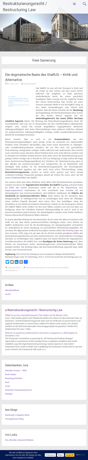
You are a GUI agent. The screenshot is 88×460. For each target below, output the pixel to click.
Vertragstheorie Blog (14, 419)
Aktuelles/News (14, 268)
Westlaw (8, 394)
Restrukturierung (55, 268)
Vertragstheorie (11, 270)
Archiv (8, 294)
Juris (7, 382)
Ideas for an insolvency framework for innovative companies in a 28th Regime (40, 333)
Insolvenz (43, 268)
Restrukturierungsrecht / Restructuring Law (34, 310)
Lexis (7, 386)
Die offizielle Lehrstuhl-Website (19, 440)
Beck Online (10, 374)
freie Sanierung (32, 268)
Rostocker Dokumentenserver (18, 390)
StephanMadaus (29, 84)
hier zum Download (17, 250)
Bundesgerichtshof (13, 378)
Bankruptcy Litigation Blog (17, 415)
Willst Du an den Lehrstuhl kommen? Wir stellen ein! (29, 315)
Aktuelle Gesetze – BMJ (15, 370)
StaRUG (66, 268)
